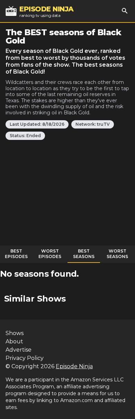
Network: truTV (92, 124)
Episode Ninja (74, 366)
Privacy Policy (25, 358)
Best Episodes (16, 253)
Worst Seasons (117, 253)
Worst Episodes (49, 253)
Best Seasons (83, 253)
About (14, 341)
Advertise (19, 349)
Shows (15, 333)
